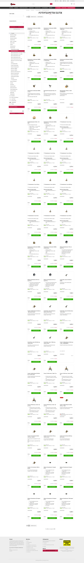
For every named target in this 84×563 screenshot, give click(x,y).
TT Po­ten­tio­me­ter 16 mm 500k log (66, 184)
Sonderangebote (71, 7)
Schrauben (12, 84)
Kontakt (28, 543)
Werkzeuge (12, 92)
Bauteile (11, 7)
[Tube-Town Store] (12, 4)
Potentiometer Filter (14, 50)
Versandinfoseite (14, 545)
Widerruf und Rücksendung (31, 549)
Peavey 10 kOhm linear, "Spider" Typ (50, 373)
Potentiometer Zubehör (15, 76)
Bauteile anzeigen (13, 34)
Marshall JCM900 (14, 70)
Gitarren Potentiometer (15, 66)
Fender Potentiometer (14, 65)
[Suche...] (51, 4)
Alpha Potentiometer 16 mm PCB (16, 54)
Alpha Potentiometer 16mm (15, 55)
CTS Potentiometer (14, 63)
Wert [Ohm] (11, 13)
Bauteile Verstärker (13, 38)
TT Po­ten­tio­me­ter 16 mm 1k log (65, 121)
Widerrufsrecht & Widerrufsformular (32, 550)
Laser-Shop (31, 7)
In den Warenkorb (36, 47)
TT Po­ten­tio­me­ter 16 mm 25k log (33, 184)
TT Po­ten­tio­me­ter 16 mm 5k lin (33, 215)
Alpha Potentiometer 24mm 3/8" (16, 58)
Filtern (16, 26)
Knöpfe (11, 44)
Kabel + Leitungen (13, 41)
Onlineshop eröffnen (39, 560)
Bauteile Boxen (12, 36)
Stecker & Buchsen (13, 87)
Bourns (12, 62)
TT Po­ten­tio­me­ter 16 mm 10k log (66, 153)
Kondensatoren (12, 46)
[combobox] (33, 17)
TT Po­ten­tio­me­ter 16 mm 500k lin (33, 153)
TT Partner (58, 7)
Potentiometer (12, 47)
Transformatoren (13, 90)
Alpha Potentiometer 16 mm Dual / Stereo (18, 52)
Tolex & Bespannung (13, 89)
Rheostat (12, 78)
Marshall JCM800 (14, 68)
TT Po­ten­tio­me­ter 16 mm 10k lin (65, 215)
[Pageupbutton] (81, 561)
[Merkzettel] (71, 4)
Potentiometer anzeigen (15, 49)
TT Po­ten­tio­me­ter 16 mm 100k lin (50, 184)
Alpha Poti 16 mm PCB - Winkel (16, 60)
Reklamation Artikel (30, 547)
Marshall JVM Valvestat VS (15, 71)
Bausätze (16, 7)
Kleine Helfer (12, 42)
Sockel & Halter (12, 86)
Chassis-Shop (37, 7)
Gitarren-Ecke (12, 39)
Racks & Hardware (13, 81)
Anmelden (16, 113)
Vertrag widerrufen (50, 550)
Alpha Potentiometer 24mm (15, 57)
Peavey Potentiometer (14, 74)
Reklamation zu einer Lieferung (31, 546)
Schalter (11, 82)
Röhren (50, 7)
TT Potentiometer (14, 79)
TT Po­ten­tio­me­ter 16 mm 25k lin (49, 215)
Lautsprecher (45, 7)
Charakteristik (12, 21)
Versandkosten (29, 542)
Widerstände (12, 94)
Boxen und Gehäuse (24, 7)
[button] (74, 4)
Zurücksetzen (16, 29)
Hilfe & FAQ (64, 7)
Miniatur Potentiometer (15, 73)
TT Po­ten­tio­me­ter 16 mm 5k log (49, 153)
